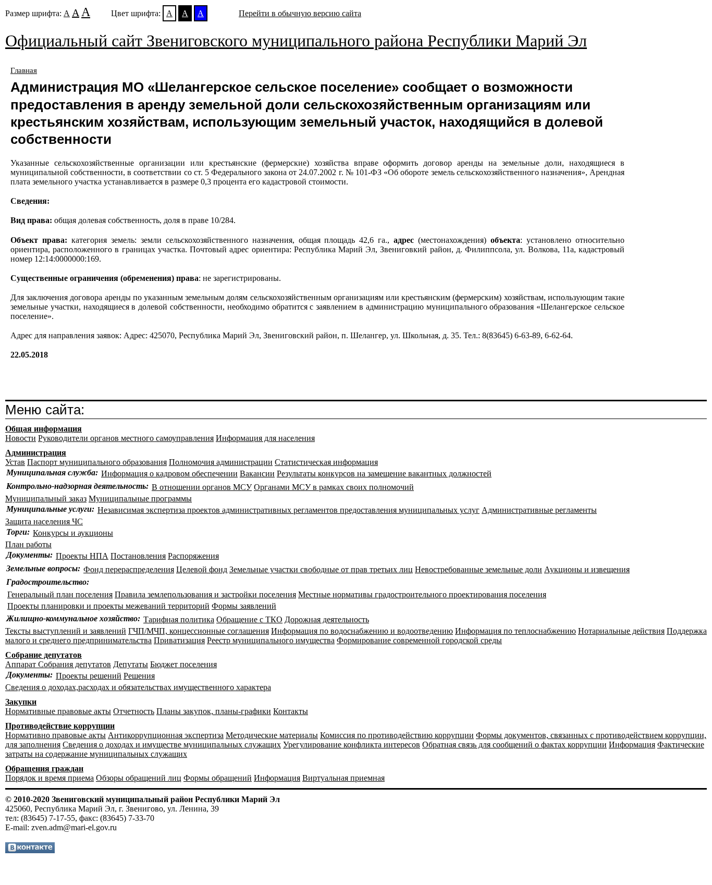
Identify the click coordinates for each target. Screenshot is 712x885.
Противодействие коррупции (60, 725)
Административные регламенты (539, 510)
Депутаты (130, 664)
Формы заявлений (244, 605)
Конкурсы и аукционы (73, 532)
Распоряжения (193, 555)
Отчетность (133, 711)
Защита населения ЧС (44, 521)
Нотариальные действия (621, 630)
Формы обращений (217, 777)
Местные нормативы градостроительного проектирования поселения (422, 594)
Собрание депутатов (43, 654)
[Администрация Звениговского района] (30, 850)
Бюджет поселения (183, 664)
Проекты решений (88, 675)
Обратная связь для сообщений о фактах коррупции (514, 744)
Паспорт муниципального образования (97, 462)
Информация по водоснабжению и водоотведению (362, 630)
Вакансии (257, 473)
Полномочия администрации (221, 462)
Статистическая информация (326, 462)
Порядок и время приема (49, 777)
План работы (28, 544)
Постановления (138, 555)
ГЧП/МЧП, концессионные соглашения (198, 630)
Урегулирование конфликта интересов (351, 744)
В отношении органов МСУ (202, 487)
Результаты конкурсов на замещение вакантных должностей (384, 473)
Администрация (35, 452)
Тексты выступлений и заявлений (65, 630)
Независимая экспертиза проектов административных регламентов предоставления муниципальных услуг (288, 510)
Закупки (20, 701)
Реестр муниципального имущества (271, 640)
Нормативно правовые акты (55, 735)
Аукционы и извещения (587, 569)
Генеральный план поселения (60, 594)
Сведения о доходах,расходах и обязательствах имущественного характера (138, 687)
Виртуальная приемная (343, 777)
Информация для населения (265, 438)
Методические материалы (272, 735)
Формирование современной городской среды (419, 640)
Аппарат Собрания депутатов (58, 664)
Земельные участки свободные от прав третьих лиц (321, 569)
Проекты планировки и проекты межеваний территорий (108, 605)
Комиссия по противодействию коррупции (397, 735)
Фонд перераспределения (128, 569)
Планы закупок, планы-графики (213, 711)
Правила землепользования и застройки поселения (205, 594)
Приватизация (179, 640)
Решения (139, 675)
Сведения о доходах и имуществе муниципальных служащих (172, 744)
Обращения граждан (44, 768)
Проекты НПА (82, 555)
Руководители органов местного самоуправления (126, 438)
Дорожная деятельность (327, 619)
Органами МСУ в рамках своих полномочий (334, 487)
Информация (632, 744)
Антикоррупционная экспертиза (166, 735)
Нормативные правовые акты (58, 711)
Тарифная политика (178, 619)
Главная (23, 70)
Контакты (290, 711)
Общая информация (43, 428)
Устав (15, 462)
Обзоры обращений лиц (138, 777)
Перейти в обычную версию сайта (300, 13)
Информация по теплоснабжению (515, 630)
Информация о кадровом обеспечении (169, 473)
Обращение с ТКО (249, 619)
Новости (20, 438)
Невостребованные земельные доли (478, 569)
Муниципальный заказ (46, 498)
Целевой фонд (201, 569)
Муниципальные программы (140, 498)
